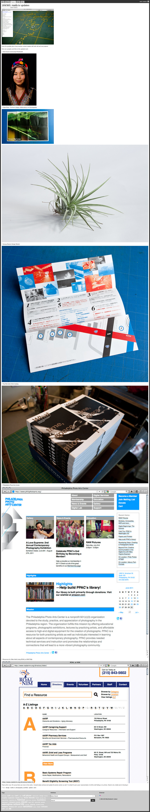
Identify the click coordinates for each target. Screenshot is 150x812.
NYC (33, 802)
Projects (13, 2)
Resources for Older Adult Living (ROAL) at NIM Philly (17, 659)
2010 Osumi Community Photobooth (13, 51)
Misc (22, 2)
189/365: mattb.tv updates (15, 5)
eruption (4, 798)
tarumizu (27, 806)
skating (32, 804)
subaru (5, 806)
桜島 (10, 808)
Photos (7, 2)
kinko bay (28, 800)
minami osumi (14, 802)
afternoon (4, 795)
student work (40, 804)
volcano (44, 807)
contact (115, 799)
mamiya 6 (5, 802)
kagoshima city (13, 800)
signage (27, 804)
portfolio (25, 787)
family (17, 798)
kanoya (21, 800)
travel (38, 806)
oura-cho (37, 802)
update (31, 787)
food (26, 798)
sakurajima (7, 804)
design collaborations (21, 107)
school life (18, 804)
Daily (18, 2)
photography (33, 107)
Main (3, 2)
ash (9, 796)
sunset (20, 806)
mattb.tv (145, 1)
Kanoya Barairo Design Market (11, 244)
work (141, 1)
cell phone (26, 795)
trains (34, 806)
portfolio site (10, 46)
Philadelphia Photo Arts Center (11, 485)
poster (43, 802)
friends (32, 798)
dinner (46, 795)
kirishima (34, 800)
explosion (11, 798)
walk (3, 808)
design (8, 787)
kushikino (41, 800)
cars (16, 796)
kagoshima (5, 800)
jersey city (43, 798)
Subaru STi (13, 807)
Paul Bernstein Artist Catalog (10, 384)
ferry (21, 798)
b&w (12, 795)
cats (20, 795)
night (29, 802)
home (37, 798)
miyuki (24, 802)
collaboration (35, 795)
